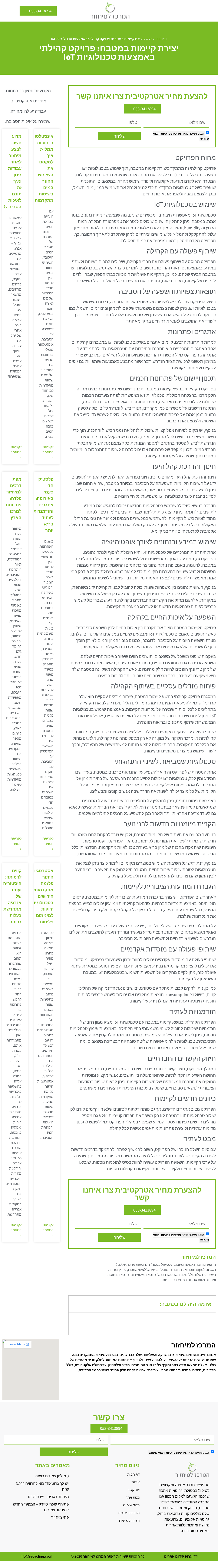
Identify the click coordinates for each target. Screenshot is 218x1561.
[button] (211, 11)
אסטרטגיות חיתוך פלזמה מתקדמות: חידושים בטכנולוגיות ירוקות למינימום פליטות (42, 896)
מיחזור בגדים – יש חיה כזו (48, 1496)
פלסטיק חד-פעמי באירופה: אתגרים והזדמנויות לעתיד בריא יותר (43, 504)
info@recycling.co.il (36, 1556)
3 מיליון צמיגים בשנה (52, 1476)
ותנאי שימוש (157, 1453)
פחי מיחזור (60, 1517)
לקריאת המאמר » (48, 452)
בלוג (149, 39)
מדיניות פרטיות (170, 133)
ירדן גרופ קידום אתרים (181, 1556)
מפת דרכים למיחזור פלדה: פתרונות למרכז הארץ (14, 498)
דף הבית (161, 39)
